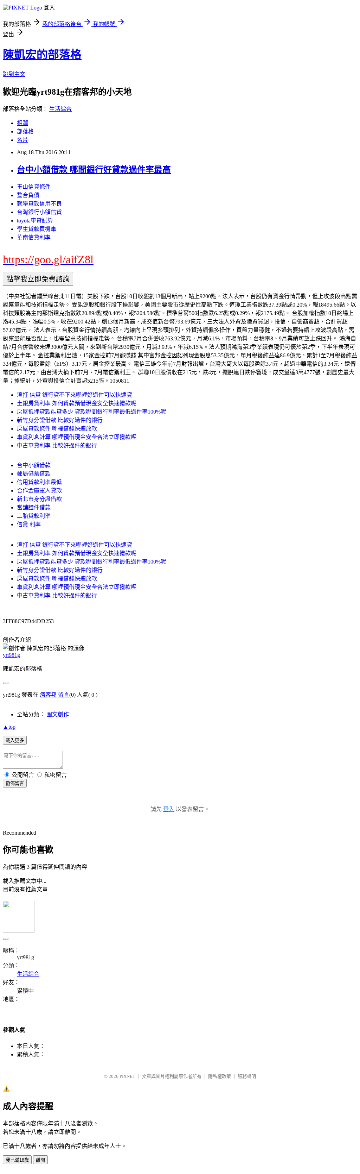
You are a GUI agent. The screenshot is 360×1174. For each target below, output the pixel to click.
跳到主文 (14, 74)
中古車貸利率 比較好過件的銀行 (57, 445)
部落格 (25, 131)
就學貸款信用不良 (39, 204)
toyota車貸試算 (35, 221)
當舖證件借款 (34, 507)
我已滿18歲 (17, 1160)
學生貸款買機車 (36, 229)
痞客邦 (48, 695)
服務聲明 (247, 1076)
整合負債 (28, 195)
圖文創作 (57, 714)
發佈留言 (15, 783)
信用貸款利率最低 (39, 482)
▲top (9, 727)
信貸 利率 (29, 524)
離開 (40, 1160)
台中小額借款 (34, 465)
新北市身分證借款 (39, 499)
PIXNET (127, 1076)
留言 (63, 695)
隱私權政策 (219, 1076)
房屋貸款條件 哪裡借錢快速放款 (57, 429)
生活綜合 (60, 109)
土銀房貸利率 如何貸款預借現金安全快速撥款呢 (76, 403)
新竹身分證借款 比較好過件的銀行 (60, 420)
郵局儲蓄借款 (34, 474)
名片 (22, 140)
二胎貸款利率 (34, 516)
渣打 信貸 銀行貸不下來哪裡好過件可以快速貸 (74, 395)
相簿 (22, 123)
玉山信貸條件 (34, 187)
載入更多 (15, 740)
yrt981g (11, 655)
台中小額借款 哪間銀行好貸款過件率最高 (94, 169)
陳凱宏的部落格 (42, 54)
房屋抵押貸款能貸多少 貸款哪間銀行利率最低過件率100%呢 (91, 412)
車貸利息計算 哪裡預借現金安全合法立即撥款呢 (76, 437)
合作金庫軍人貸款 (39, 491)
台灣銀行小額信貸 (39, 212)
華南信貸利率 (34, 237)
